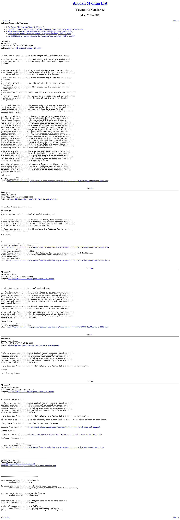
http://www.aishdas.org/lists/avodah (18, 464)
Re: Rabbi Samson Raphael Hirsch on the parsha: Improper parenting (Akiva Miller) (40, 31)
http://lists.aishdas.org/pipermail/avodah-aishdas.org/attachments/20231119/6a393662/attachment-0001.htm (57, 181)
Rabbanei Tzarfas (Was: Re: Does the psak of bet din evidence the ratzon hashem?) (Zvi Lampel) (45, 29)
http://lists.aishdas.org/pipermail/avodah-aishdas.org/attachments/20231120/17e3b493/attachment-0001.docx (58, 260)
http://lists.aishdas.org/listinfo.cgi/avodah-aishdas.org (28, 466)
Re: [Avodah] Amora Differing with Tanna (24, 48)
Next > (176, 20)
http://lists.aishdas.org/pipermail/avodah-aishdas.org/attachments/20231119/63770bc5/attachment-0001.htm (57, 327)
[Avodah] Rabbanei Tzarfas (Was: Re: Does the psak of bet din (32, 199)
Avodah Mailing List (90, 3)
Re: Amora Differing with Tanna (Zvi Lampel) (26, 27)
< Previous (5, 20)
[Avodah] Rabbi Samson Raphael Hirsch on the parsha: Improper (33, 345)
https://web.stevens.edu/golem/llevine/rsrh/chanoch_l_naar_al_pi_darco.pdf (65, 434)
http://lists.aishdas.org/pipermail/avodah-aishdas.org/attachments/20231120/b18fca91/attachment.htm (55, 447)
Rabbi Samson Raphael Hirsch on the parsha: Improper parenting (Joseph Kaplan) (39, 34)
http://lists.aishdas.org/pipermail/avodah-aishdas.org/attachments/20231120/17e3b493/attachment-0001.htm (57, 247)
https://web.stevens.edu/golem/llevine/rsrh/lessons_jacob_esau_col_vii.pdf (64, 427)
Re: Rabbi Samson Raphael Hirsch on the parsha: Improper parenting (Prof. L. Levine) (41, 36)
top (92, 188)
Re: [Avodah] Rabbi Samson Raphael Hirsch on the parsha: (31, 279)
